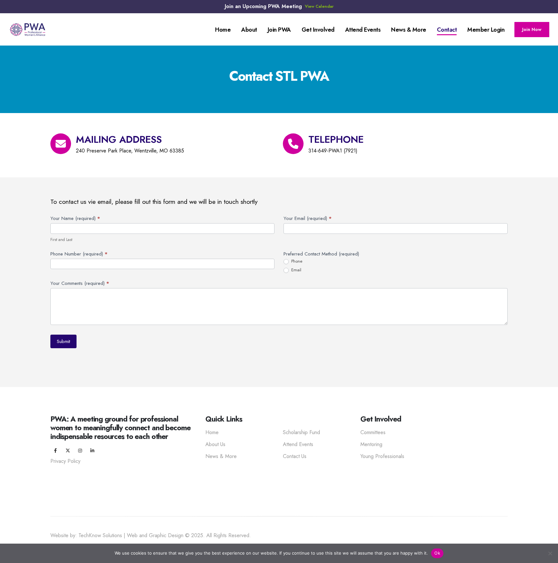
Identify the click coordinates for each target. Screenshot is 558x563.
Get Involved (318, 30)
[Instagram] (80, 450)
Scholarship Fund (301, 432)
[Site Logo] (27, 29)
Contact (447, 30)
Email (295, 270)
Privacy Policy (65, 461)
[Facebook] (55, 450)
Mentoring (371, 444)
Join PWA (279, 30)
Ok (437, 553)
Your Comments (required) (79, 283)
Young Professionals (382, 456)
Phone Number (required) (79, 253)
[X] (68, 450)
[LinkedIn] (92, 450)
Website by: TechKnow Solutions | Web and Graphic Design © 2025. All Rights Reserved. (150, 535)
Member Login (485, 30)
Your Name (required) (75, 218)
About (249, 30)
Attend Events (363, 30)
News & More (221, 456)
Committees (373, 432)
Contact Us (294, 456)
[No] (550, 553)
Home (223, 30)
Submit (63, 341)
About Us (215, 444)
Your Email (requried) (308, 218)
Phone (296, 261)
